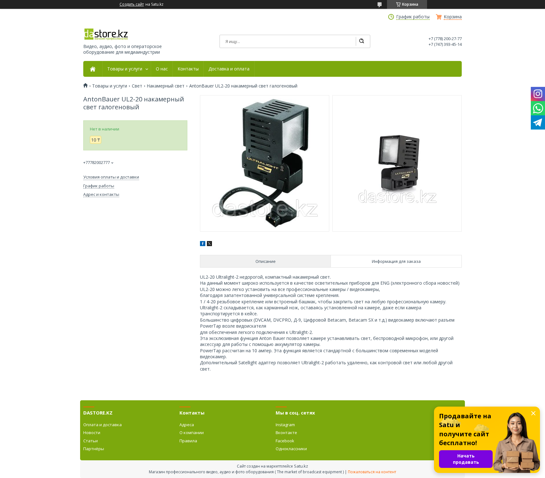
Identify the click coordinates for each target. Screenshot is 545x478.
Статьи (90, 441)
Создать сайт (132, 4)
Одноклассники (291, 448)
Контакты (188, 69)
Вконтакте (286, 432)
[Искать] (361, 41)
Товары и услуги (124, 69)
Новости (91, 432)
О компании (191, 432)
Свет (137, 86)
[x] (209, 244)
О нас (162, 69)
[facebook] (202, 244)
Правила (188, 441)
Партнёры (93, 448)
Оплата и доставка (102, 424)
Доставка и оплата (228, 69)
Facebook (285, 441)
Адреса (186, 424)
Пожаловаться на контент (372, 472)
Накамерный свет (166, 86)
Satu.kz (301, 466)
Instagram (285, 424)
